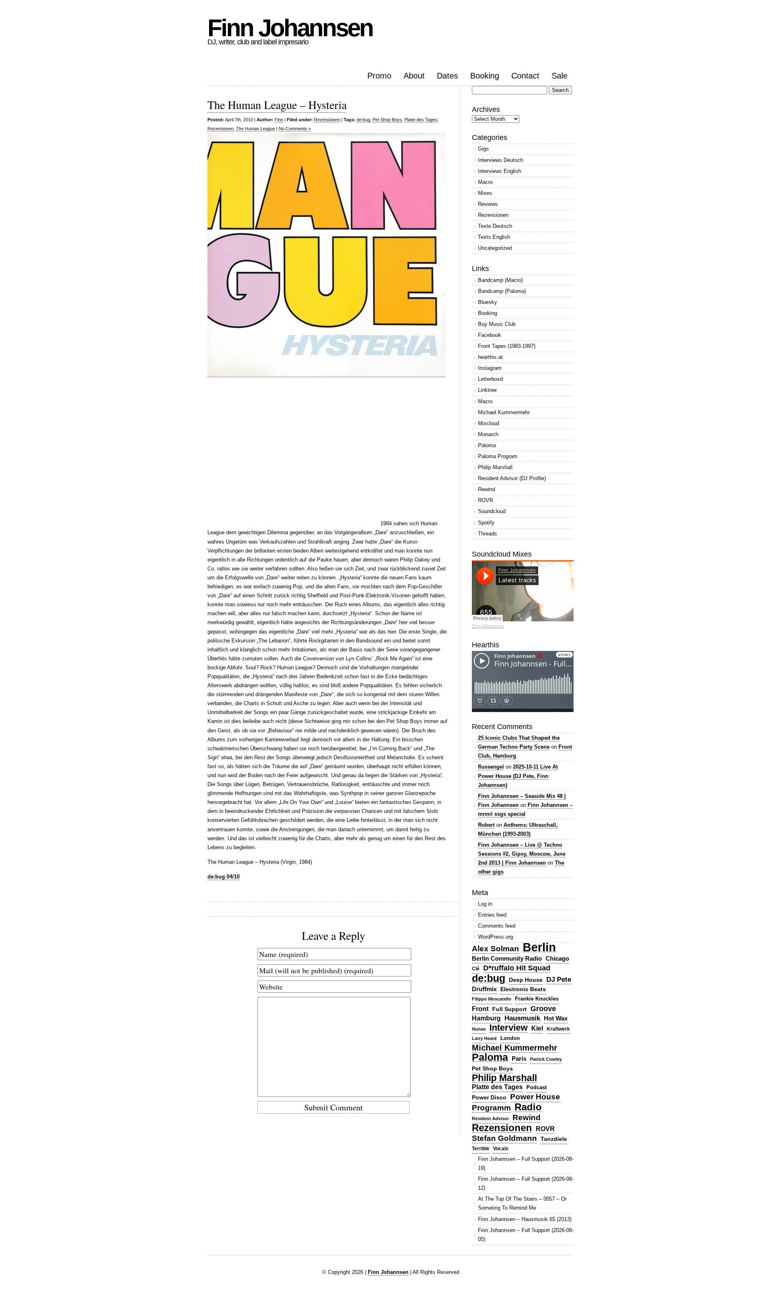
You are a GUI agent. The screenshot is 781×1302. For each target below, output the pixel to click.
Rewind (486, 489)
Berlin (539, 947)
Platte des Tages (420, 119)
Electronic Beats (523, 989)
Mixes (485, 193)
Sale (559, 75)
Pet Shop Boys (387, 119)
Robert (486, 825)
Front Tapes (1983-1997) (506, 346)
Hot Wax (555, 1018)
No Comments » (295, 128)
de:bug (363, 119)
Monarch (488, 434)
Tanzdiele (554, 1139)
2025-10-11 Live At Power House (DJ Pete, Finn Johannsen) (518, 776)
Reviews (488, 204)
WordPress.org (495, 937)
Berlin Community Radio (507, 958)
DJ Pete (558, 979)
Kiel (537, 1028)
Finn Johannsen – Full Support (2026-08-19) (526, 1163)
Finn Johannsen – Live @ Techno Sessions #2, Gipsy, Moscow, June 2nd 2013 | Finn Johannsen (521, 854)
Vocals (500, 1148)
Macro (485, 182)
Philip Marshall (495, 467)
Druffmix (484, 988)
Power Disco (489, 1097)
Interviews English (499, 171)
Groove (543, 1009)
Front (480, 1008)
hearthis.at (490, 357)
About (414, 75)
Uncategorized (495, 248)
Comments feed (496, 926)
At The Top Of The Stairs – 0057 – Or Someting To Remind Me (522, 1203)
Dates (447, 75)
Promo (379, 75)
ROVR (485, 500)
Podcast (536, 1087)
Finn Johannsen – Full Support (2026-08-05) (526, 1234)
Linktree (487, 390)
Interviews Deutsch (500, 160)
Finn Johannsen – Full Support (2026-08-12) (526, 1183)
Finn (279, 119)
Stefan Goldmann (504, 1138)
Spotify (486, 523)
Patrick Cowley (546, 1059)
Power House (535, 1096)
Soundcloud (492, 511)
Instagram (490, 368)
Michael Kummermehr (504, 412)
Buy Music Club (496, 324)
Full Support (509, 1009)
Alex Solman (495, 948)
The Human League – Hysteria (277, 104)
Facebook (489, 335)
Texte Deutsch (495, 226)
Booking (484, 75)
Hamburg (486, 1018)
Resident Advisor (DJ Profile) (512, 478)
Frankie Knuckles (536, 999)
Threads (487, 534)
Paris (519, 1058)
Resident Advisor (490, 1118)
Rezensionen (327, 119)
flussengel (491, 767)
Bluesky (487, 302)
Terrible (480, 1148)
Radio (528, 1107)
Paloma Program (497, 456)
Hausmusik (522, 1018)
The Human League (255, 128)
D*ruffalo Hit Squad (516, 968)
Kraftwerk (558, 1029)
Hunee (479, 1029)
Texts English (494, 237)
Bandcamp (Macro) (500, 280)
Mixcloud (488, 423)
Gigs (483, 149)
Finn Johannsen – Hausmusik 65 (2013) (525, 1219)
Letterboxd (490, 379)
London (510, 1038)
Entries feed (492, 915)
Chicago (557, 958)
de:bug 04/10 (223, 877)
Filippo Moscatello (491, 998)
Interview (508, 1028)
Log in (485, 904)
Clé (476, 969)
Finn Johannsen (290, 28)
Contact (525, 75)
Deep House (526, 979)
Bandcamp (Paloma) (502, 291)
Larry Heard (484, 1038)
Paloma (487, 445)
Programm (491, 1107)
